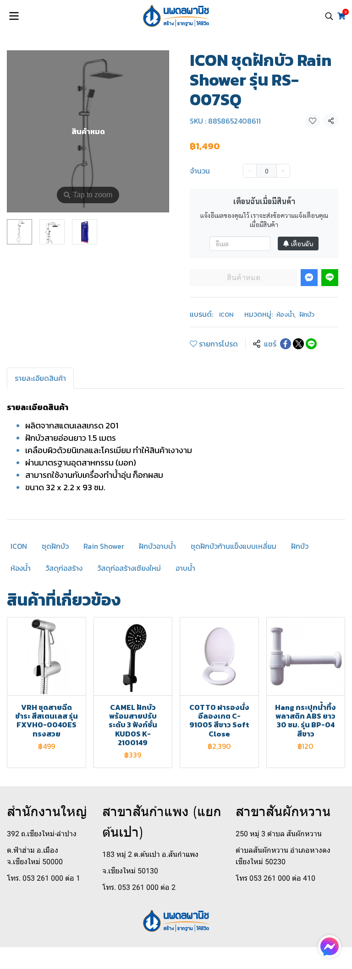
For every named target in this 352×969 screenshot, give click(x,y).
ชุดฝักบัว (55, 546)
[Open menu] (14, 16)
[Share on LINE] (311, 343)
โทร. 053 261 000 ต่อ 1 (43, 878)
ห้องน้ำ (286, 314)
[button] (329, 16)
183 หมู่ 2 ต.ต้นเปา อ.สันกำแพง (150, 854)
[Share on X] (298, 343)
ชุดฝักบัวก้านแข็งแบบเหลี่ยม (233, 546)
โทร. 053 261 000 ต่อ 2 (139, 887)
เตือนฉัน (302, 243)
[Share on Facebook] (285, 343)
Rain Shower (103, 546)
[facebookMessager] (329, 946)
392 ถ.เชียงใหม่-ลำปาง (42, 833)
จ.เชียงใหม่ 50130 (130, 870)
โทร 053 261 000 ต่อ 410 (275, 878)
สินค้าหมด (243, 277)
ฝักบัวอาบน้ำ (157, 546)
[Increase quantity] (283, 170)
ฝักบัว (306, 314)
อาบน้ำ (185, 568)
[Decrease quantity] (249, 170)
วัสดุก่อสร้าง (63, 568)
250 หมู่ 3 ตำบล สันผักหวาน (279, 833)
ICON (226, 314)
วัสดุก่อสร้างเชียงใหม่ (129, 568)
